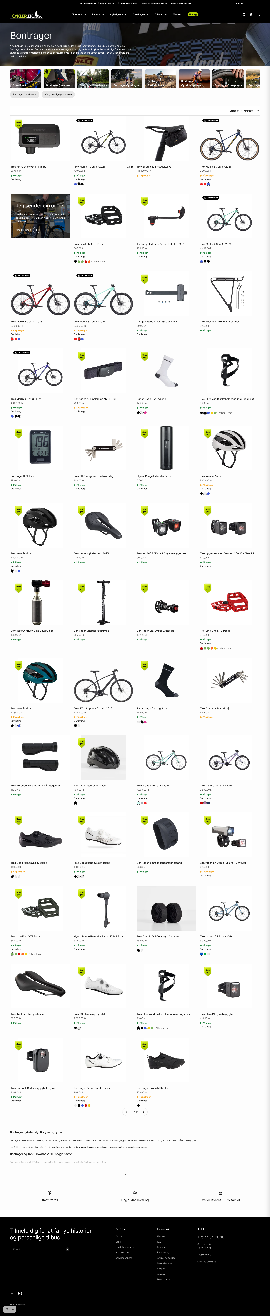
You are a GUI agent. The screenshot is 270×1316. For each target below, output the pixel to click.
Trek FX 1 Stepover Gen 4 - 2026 (93, 708)
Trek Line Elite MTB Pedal (89, 244)
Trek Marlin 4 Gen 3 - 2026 (89, 166)
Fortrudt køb (163, 1279)
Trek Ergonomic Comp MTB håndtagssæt (35, 785)
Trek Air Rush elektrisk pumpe (28, 166)
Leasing (161, 1268)
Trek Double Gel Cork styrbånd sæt (158, 936)
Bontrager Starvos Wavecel (90, 785)
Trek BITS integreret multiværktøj (93, 476)
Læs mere (125, 1174)
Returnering (163, 1252)
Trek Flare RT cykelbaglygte (216, 1014)
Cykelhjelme (116, 14)
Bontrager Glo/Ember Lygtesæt (155, 630)
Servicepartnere (123, 1257)
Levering (161, 1247)
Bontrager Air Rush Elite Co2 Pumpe (32, 630)
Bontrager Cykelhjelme (24, 94)
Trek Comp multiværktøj (214, 708)
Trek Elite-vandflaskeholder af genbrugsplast (227, 398)
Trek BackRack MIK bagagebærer (219, 321)
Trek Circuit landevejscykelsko (29, 862)
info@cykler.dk (205, 1254)
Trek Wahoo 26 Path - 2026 (153, 785)
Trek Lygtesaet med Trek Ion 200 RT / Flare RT (227, 553)
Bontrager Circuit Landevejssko (93, 1088)
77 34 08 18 (214, 1237)
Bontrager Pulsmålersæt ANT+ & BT (95, 398)
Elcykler (96, 14)
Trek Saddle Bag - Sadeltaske (154, 166)
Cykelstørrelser (164, 1263)
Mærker (177, 14)
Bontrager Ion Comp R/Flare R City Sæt (223, 862)
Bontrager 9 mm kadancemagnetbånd (159, 862)
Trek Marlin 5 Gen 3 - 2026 (216, 166)
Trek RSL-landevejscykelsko (90, 1014)
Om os (118, 1236)
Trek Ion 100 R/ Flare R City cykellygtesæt (161, 553)
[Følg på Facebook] (12, 1293)
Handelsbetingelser (125, 1247)
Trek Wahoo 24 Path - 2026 (216, 936)
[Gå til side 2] (144, 1112)
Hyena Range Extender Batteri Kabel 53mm (99, 936)
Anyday (161, 1274)
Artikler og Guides (166, 1257)
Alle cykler (77, 14)
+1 (98, 261)
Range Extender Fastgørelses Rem (157, 321)
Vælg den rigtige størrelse (58, 94)
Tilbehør (159, 14)
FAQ (159, 1241)
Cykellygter (139, 14)
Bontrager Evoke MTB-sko (152, 1088)
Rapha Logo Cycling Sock (152, 398)
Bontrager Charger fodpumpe (91, 630)
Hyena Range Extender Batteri (154, 476)
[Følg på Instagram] (20, 1293)
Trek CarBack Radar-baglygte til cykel (33, 1088)
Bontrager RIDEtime (22, 476)
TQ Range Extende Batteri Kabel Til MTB (160, 244)
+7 (224, 412)
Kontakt (240, 3)
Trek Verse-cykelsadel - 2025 (91, 553)
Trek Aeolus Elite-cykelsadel (27, 1014)
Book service (122, 1252)
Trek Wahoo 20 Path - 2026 (216, 785)
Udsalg (193, 14)
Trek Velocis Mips (210, 476)
